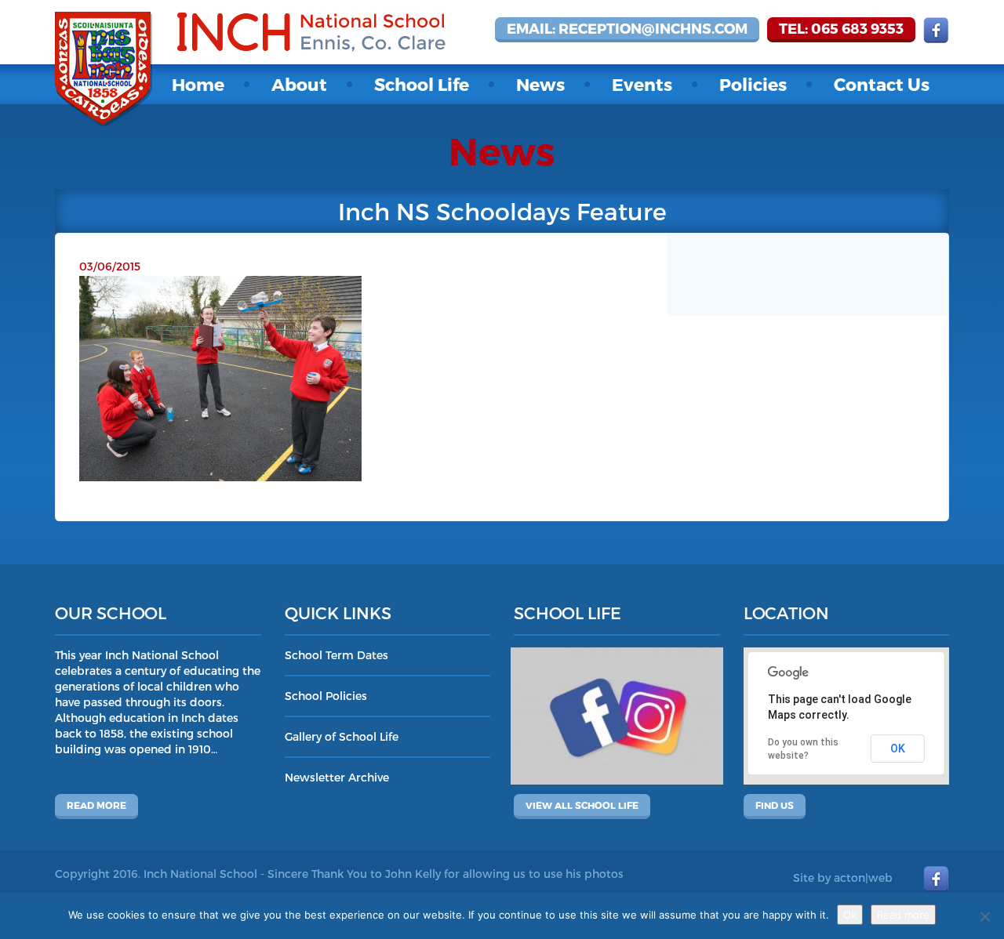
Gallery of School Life (341, 736)
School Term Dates (336, 655)
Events (642, 84)
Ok (850, 914)
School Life (421, 84)
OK (897, 748)
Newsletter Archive (337, 777)
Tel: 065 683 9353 (841, 28)
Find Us (774, 804)
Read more (96, 804)
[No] (984, 916)
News (540, 84)
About (299, 84)
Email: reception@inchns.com (627, 28)
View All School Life (582, 804)
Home (198, 84)
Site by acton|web (843, 877)
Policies (753, 84)
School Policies (326, 695)
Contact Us (881, 84)
